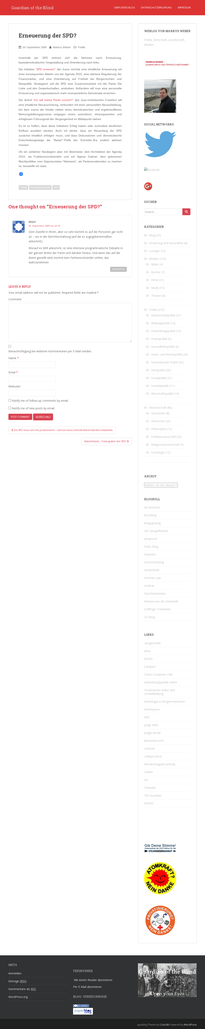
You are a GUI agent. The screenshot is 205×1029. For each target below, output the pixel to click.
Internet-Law (152, 578)
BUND (148, 659)
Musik (155, 288)
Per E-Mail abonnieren (87, 987)
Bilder (155, 264)
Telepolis (150, 788)
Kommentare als (22, 989)
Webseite (14, 386)
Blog (152, 235)
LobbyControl (153, 756)
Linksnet (149, 748)
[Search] (186, 211)
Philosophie (158, 429)
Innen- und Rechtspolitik (166, 354)
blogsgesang (152, 523)
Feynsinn (150, 554)
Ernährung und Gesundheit (166, 243)
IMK (146, 717)
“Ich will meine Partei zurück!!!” (53, 100)
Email (13, 372)
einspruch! (150, 539)
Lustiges (154, 251)
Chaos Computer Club (158, 674)
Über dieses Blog (124, 7)
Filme (154, 280)
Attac (147, 651)
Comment (14, 299)
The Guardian (153, 795)
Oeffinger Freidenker (157, 609)
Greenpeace (152, 709)
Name (13, 358)
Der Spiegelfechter (156, 531)
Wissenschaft (157, 408)
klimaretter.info (154, 741)
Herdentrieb (151, 570)
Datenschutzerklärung (156, 7)
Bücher (155, 272)
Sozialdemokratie (40, 187)
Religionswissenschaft (165, 444)
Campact (150, 666)
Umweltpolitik (160, 386)
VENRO (149, 803)
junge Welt (151, 725)
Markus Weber (62, 47)
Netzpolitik (158, 370)
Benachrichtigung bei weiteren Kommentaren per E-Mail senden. (50, 351)
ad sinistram (152, 507)
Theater (156, 295)
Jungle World (152, 733)
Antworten (118, 269)
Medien (154, 259)
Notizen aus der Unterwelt (161, 601)
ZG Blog (149, 617)
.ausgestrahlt (152, 643)
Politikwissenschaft (163, 437)
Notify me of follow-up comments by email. (40, 400)
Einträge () (17, 981)
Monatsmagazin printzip (159, 764)
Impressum (184, 7)
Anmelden (14, 973)
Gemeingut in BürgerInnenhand (164, 701)
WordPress (190, 1024)
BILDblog (150, 515)
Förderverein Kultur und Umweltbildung (159, 692)
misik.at (149, 586)
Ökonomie (158, 421)
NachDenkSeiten (155, 593)
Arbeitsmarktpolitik (163, 315)
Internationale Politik (164, 362)
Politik (81, 47)
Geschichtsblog (154, 562)
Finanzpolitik (159, 339)
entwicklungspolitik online (160, 682)
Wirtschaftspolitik (162, 393)
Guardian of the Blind (32, 7)
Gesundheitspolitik (163, 346)
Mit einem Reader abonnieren (93, 980)
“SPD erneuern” (45, 69)
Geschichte (158, 413)
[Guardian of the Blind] (152, 169)
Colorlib (164, 1024)
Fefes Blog (151, 546)
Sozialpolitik (158, 378)
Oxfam (148, 772)
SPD (56, 187)
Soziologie (158, 452)
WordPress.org (18, 997)
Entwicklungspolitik (163, 331)
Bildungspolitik (160, 323)
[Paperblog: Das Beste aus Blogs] (83, 1011)
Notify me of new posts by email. (33, 408)
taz (146, 780)
